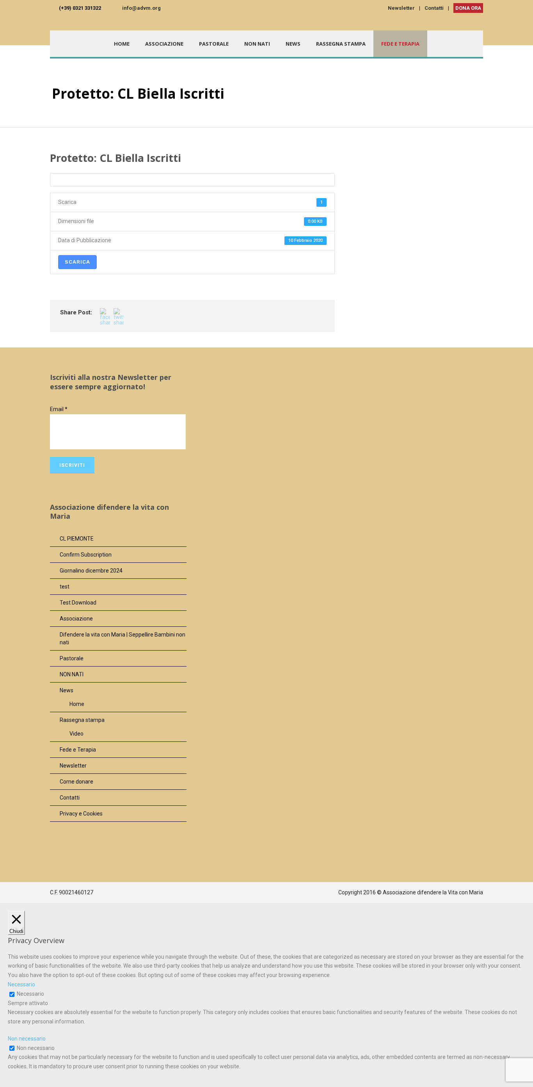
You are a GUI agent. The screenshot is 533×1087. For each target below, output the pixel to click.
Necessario (30, 994)
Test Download (78, 602)
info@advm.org (141, 8)
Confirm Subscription (86, 554)
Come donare (76, 781)
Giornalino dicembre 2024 (91, 570)
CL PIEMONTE (77, 539)
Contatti (434, 8)
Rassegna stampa (341, 43)
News (293, 43)
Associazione (164, 43)
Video (76, 734)
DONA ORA (468, 8)
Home (122, 43)
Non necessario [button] (27, 1039)
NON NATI (257, 43)
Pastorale (214, 43)
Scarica (77, 262)
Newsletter (401, 8)
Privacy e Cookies (81, 813)
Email (59, 409)
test (64, 586)
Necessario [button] (21, 984)
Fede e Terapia (400, 43)
